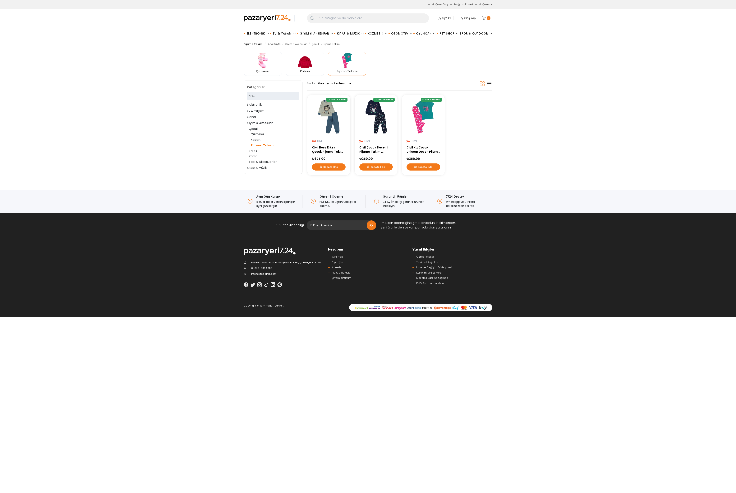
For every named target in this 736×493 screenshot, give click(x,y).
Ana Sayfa (274, 44)
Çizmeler (257, 134)
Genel (251, 117)
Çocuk (315, 44)
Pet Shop (446, 33)
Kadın (253, 156)
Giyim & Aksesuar (314, 33)
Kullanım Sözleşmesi (429, 273)
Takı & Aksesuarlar (263, 162)
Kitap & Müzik (348, 33)
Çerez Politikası (425, 257)
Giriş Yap (337, 257)
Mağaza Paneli (463, 4)
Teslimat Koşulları (427, 262)
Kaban (255, 140)
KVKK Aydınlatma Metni (430, 283)
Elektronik (255, 33)
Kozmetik (375, 33)
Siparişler (338, 262)
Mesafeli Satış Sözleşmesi (432, 278)
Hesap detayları (342, 273)
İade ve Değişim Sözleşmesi (434, 267)
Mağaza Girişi (440, 4)
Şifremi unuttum (341, 278)
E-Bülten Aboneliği (289, 225)
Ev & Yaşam (282, 33)
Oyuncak (423, 33)
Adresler (337, 267)
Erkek (253, 151)
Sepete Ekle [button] (330, 167)
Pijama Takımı (262, 145)
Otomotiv (399, 33)
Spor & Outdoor (474, 33)
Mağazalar (485, 4)
